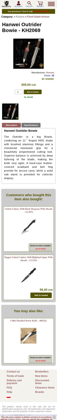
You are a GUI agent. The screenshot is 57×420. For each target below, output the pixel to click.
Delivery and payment (14, 382)
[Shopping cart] (40, 6)
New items (41, 376)
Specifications (31, 125)
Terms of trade (15, 376)
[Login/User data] (18, 6)
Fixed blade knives (38, 16)
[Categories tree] (51, 4)
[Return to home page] (6, 6)
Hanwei (50, 72)
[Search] (29, 4)
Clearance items (44, 387)
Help (9, 392)
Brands (39, 392)
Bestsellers (42, 371)
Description (11, 125)
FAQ (9, 387)
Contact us (13, 371)
